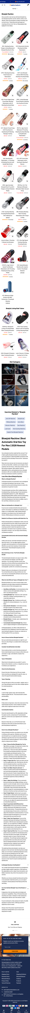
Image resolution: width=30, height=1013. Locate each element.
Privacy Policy (5, 980)
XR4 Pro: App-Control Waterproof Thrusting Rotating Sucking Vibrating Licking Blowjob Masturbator (22, 131)
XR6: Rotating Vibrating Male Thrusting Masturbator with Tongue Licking (22, 214)
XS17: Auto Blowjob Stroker (10, 592)
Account (26, 1012)
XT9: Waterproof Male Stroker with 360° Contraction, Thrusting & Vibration (8, 298)
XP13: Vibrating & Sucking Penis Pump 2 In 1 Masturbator (7, 74)
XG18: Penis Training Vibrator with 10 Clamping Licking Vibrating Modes (22, 328)
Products (18, 980)
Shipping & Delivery (21, 974)
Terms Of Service (6, 983)
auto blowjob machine (16, 753)
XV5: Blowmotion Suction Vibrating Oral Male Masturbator (22, 48)
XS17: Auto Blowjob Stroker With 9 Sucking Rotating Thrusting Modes (22, 74)
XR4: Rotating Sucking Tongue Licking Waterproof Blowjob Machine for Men (8, 48)
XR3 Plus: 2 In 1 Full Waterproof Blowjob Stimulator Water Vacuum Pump (22, 187)
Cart (11, 1012)
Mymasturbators (7, 627)
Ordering (18, 978)
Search (18, 1012)
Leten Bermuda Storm (9, 598)
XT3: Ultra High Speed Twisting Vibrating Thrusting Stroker (22, 242)
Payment (18, 983)
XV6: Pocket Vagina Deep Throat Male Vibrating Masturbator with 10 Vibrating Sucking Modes (7, 102)
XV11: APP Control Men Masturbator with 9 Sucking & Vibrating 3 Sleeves (22, 161)
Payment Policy (5, 976)
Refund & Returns (20, 976)
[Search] (4, 5)
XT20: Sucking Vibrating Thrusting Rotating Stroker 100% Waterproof (7, 213)
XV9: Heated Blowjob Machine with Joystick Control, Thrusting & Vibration (22, 267)
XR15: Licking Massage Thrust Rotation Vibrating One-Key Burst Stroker (22, 101)
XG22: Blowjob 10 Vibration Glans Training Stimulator (8, 354)
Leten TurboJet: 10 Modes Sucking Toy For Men (22, 354)
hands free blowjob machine (13, 751)
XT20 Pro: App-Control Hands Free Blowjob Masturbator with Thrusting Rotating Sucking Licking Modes (8, 268)
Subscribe (15, 951)
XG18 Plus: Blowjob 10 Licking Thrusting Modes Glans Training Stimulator (7, 328)
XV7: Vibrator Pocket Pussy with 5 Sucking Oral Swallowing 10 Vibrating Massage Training (8, 130)
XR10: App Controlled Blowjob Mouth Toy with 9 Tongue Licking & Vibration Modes (8, 187)
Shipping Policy (5, 974)
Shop (4, 1012)
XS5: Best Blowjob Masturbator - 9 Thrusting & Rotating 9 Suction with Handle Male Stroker (7, 161)
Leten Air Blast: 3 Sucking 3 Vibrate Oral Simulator (7, 241)
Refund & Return (6, 978)
